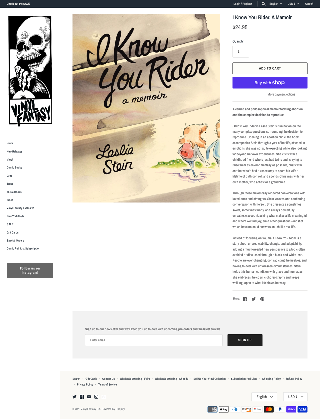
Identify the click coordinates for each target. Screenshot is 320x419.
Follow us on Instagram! (30, 270)
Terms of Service (107, 384)
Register (247, 4)
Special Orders (15, 240)
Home (10, 143)
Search (76, 379)
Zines (10, 200)
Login (237, 4)
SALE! (10, 224)
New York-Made (15, 216)
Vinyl (10, 160)
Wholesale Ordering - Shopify (171, 379)
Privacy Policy (85, 384)
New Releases (14, 152)
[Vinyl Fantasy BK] (30, 71)
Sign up (245, 340)
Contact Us (108, 379)
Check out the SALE (18, 4)
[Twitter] (74, 397)
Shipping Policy (271, 379)
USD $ (291, 4)
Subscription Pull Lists (244, 379)
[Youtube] (89, 397)
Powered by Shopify (113, 409)
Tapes (10, 184)
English (274, 4)
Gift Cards (12, 232)
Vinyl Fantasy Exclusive (20, 208)
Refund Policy (294, 379)
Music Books (14, 192)
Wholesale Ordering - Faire (135, 379)
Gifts (9, 176)
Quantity (238, 41)
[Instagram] (96, 397)
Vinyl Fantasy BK (90, 409)
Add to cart (270, 68)
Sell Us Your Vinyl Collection (210, 379)
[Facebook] (82, 397)
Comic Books (14, 168)
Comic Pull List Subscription (23, 248)
